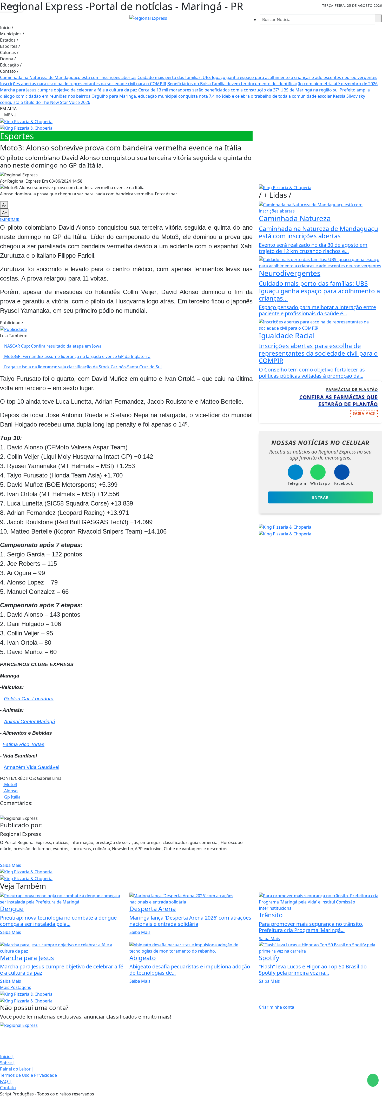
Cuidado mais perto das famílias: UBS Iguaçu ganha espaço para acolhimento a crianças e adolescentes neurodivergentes (257, 77)
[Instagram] (2, 859)
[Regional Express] (148, 18)
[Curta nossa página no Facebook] (1, 1031)
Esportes (10, 46)
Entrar (320, 497)
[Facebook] (6, 859)
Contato (9, 71)
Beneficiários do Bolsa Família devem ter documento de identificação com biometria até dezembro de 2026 (272, 84)
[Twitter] (9, 859)
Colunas (9, 52)
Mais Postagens (15, 987)
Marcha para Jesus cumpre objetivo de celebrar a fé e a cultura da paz (68, 90)
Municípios (12, 34)
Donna (8, 59)
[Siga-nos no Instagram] (1, 1038)
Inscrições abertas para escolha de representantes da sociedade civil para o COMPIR (83, 84)
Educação (11, 65)
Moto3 (10, 784)
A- (4, 205)
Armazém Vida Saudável (31, 767)
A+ (4, 213)
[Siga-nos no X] (1, 1044)
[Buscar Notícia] (378, 18)
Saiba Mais (10, 865)
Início (6, 27)
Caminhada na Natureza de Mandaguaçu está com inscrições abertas (68, 77)
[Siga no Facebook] (32, 6)
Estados (9, 40)
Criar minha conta (277, 1007)
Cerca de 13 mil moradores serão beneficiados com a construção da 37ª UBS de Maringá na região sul (238, 90)
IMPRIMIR (9, 220)
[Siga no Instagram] (44, 6)
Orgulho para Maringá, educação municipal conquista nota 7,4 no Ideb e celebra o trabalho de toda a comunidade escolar (211, 96)
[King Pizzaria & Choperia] (26, 121)
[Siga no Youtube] (67, 6)
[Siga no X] (55, 6)
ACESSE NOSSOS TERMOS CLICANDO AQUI (105, 1090)
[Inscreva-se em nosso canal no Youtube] (1, 1050)
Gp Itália (12, 797)
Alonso (10, 791)
